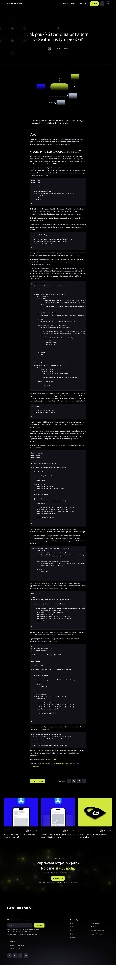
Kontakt (94, 3)
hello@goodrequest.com (16, 945)
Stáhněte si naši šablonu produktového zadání (63, 882)
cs (108, 3)
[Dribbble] (26, 955)
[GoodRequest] (14, 3)
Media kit (93, 927)
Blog (86, 3)
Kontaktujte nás (58, 878)
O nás (80, 3)
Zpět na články (38, 781)
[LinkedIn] (84, 781)
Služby (73, 3)
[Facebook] (79, 781)
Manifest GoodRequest (97, 930)
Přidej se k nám (95, 923)
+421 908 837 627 (14, 948)
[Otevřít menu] (102, 3)
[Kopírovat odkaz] (69, 781)
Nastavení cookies (96, 934)
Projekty (65, 3)
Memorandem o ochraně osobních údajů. (19, 931)
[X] (74, 781)
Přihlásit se (39, 925)
